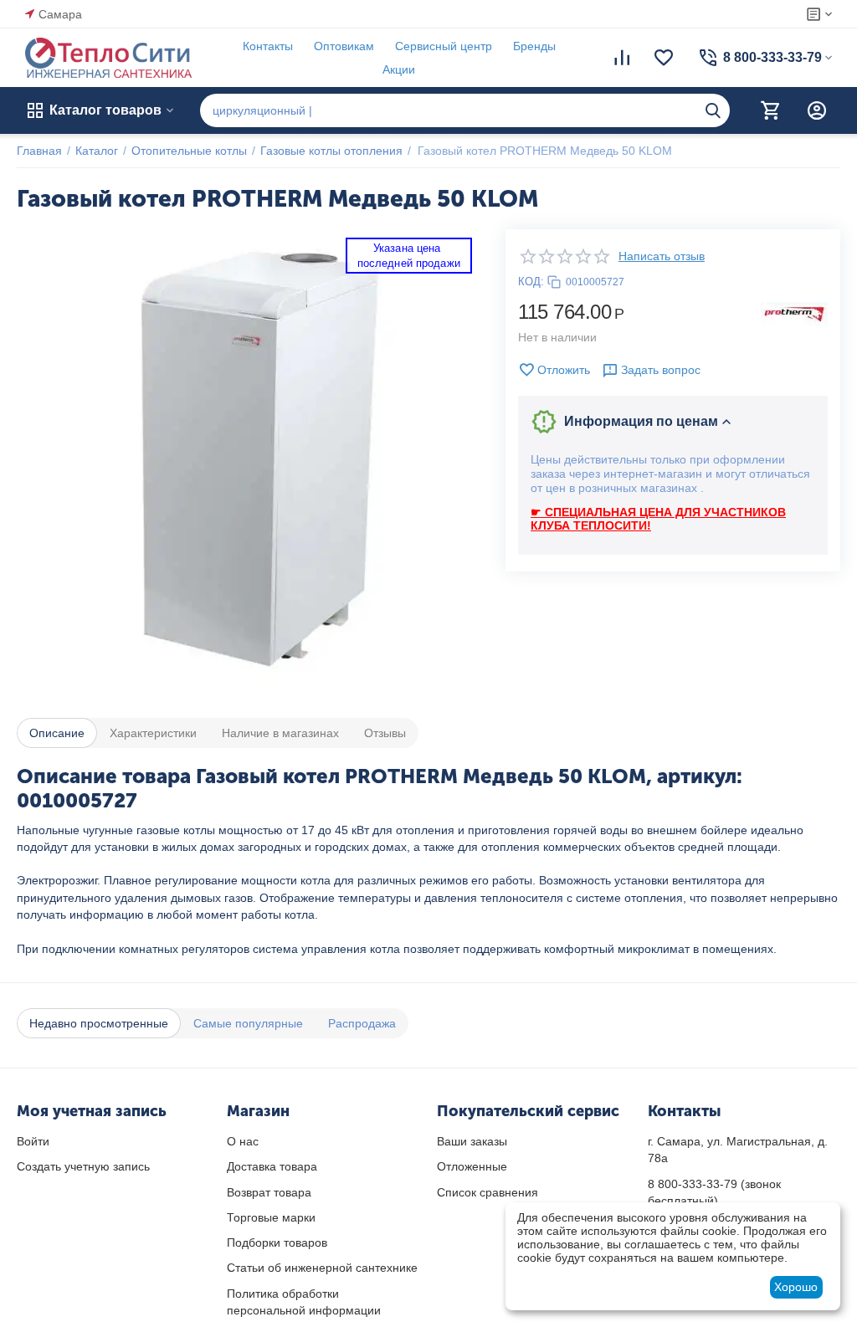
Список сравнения (487, 1192)
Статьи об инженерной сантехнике (322, 1267)
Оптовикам (344, 46)
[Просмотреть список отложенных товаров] (663, 57)
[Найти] (713, 110)
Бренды (534, 46)
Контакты (268, 46)
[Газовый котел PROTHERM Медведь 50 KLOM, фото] (248, 461)
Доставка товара (272, 1166)
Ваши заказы (472, 1141)
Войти (33, 1141)
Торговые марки (271, 1217)
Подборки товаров (277, 1242)
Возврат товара (269, 1192)
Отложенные (472, 1166)
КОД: (531, 281)
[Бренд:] (794, 313)
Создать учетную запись (83, 1166)
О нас (243, 1141)
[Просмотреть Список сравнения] (622, 57)
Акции (398, 69)
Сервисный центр (443, 46)
